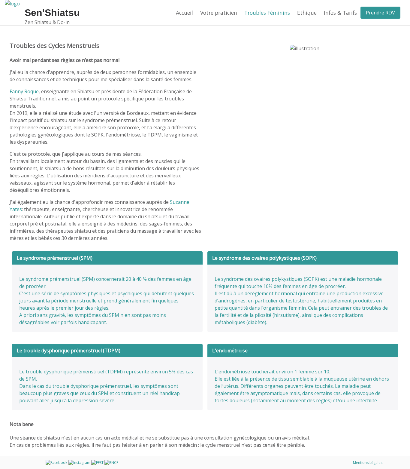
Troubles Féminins (267, 12)
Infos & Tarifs (340, 12)
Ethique (307, 12)
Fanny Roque (24, 91)
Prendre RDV (380, 12)
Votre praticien (218, 12)
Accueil (184, 12)
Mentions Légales (367, 462)
